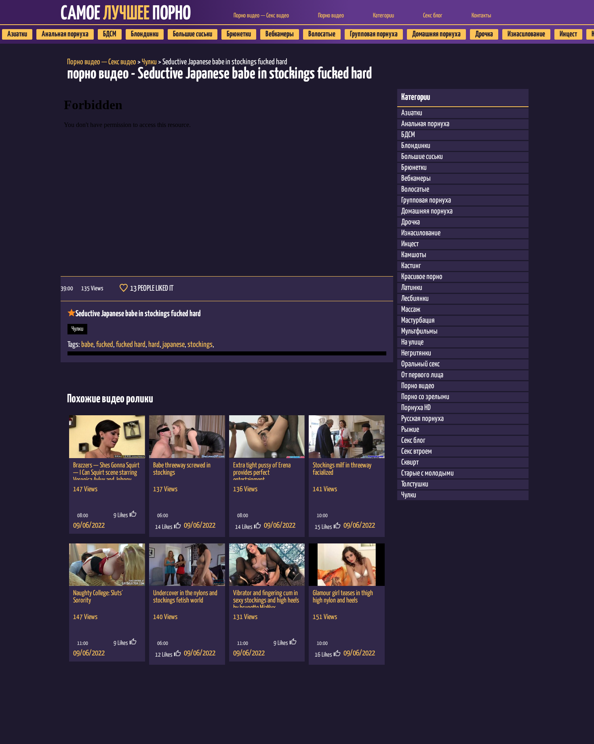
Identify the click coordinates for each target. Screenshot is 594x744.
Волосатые (321, 34)
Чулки (77, 329)
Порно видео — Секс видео (261, 16)
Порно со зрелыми (425, 397)
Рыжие (410, 429)
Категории (383, 16)
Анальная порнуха (65, 34)
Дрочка (484, 34)
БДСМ (109, 34)
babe (87, 345)
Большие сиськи (192, 34)
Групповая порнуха (374, 34)
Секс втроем (416, 451)
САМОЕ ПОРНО (126, 13)
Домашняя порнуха (436, 34)
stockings (200, 345)
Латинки (411, 288)
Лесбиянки (415, 298)
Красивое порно (421, 277)
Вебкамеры (279, 34)
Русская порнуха (422, 419)
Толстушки (414, 484)
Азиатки (17, 34)
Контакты (481, 16)
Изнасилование (526, 34)
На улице (412, 342)
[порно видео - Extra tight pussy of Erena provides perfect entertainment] (267, 436)
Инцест (568, 34)
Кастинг (411, 266)
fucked (104, 345)
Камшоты (413, 255)
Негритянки (416, 353)
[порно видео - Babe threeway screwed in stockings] (187, 436)
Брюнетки (239, 34)
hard (154, 345)
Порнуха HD (416, 408)
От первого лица (422, 375)
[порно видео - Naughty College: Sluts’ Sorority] (107, 564)
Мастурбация (418, 320)
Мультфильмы (419, 331)
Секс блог (432, 16)
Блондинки (144, 34)
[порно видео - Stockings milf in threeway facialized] (347, 436)
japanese (173, 345)
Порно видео (331, 16)
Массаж (410, 309)
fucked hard (130, 345)
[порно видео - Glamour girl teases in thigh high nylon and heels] (347, 564)
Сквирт (410, 462)
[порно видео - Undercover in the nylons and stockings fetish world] (187, 564)
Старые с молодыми (427, 473)
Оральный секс (420, 364)
